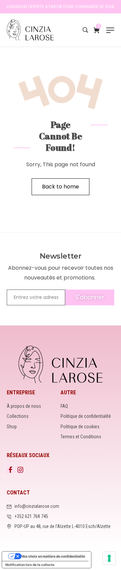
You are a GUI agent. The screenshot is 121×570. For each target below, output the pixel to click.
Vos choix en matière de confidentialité (53, 556)
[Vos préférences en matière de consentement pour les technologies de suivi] (109, 558)
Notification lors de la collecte (29, 565)
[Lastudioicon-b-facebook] (10, 470)
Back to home (60, 186)
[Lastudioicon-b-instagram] (20, 470)
